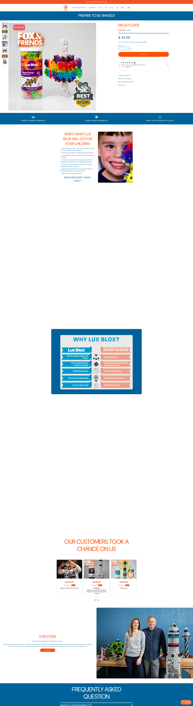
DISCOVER (47, 650)
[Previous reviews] (120, 65)
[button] (117, 7)
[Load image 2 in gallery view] (5, 31)
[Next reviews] (168, 65)
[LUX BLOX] (66, 8)
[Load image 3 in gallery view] (5, 37)
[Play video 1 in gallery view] (5, 44)
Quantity (120, 45)
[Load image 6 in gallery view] (5, 62)
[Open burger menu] (128, 7)
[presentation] (52, 66)
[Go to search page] (117, 7)
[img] (69, 582)
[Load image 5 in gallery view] (5, 56)
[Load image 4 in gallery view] (5, 50)
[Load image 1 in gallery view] (5, 26)
